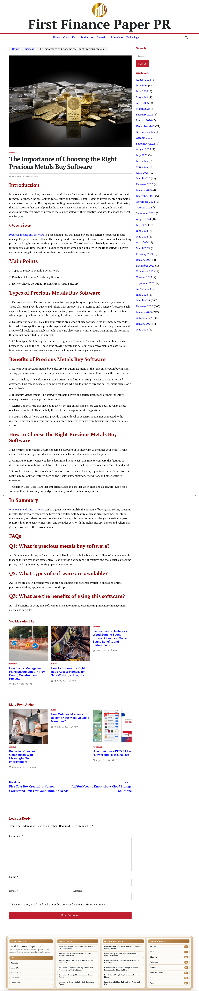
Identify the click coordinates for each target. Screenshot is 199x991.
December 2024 (145, 195)
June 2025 (142, 161)
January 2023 (144, 312)
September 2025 (145, 143)
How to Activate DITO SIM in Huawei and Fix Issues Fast (112, 753)
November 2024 (145, 201)
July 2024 (141, 224)
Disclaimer (15, 978)
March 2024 (143, 248)
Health (152, 952)
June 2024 (142, 230)
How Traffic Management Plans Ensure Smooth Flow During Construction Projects (27, 673)
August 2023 (143, 288)
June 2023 (142, 294)
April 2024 (142, 242)
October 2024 (144, 207)
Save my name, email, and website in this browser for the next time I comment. (59, 904)
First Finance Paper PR (99, 24)
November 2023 (145, 271)
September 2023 (145, 283)
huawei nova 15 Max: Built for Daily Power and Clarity (76, 983)
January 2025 (144, 190)
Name (13, 876)
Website (77, 890)
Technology (132, 37)
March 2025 (143, 178)
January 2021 (144, 323)
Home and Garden (156, 973)
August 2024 (143, 219)
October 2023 (144, 277)
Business (85, 37)
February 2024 (144, 254)
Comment (16, 836)
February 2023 (144, 306)
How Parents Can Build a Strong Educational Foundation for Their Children (76, 969)
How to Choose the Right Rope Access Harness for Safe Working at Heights (68, 671)
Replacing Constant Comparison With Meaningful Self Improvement (22, 757)
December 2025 (145, 126)
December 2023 (145, 265)
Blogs (53, 710)
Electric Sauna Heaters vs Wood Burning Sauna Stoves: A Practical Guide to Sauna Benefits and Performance (111, 638)
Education (153, 957)
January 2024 (144, 259)
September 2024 (145, 213)
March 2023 (143, 300)
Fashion (153, 967)
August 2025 (143, 149)
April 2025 (142, 172)
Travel (152, 983)
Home (56, 37)
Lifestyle (115, 37)
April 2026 (142, 102)
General (101, 37)
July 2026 (141, 85)
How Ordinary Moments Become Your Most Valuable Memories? (70, 718)
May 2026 (142, 97)
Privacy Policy (16, 973)
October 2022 (144, 317)
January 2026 (144, 120)
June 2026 (142, 91)
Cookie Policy (16, 983)
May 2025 (142, 166)
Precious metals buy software (26, 234)
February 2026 (144, 114)
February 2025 (144, 184)
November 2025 (145, 131)
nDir (36, 176)
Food (151, 978)
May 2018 (142, 329)
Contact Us (69, 37)
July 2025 (141, 155)
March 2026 (143, 108)
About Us (14, 963)
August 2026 (143, 79)
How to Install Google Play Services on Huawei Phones (76, 976)
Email (14, 890)
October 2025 (144, 137)
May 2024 (142, 236)
